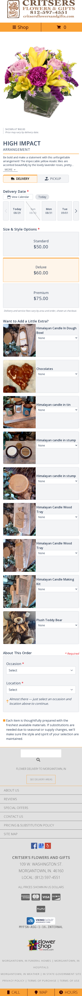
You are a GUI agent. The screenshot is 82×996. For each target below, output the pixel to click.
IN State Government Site (62, 974)
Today (42, 197)
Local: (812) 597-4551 (41, 877)
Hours (70, 992)
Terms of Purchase (42, 980)
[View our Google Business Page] (41, 847)
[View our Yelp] (48, 847)
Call (15, 992)
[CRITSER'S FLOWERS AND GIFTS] (41, 17)
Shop (23, 27)
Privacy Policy (13, 980)
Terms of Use (70, 980)
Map (42, 992)
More (8, 169)
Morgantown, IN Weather (20, 974)
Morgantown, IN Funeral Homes (26, 960)
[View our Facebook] (34, 847)
